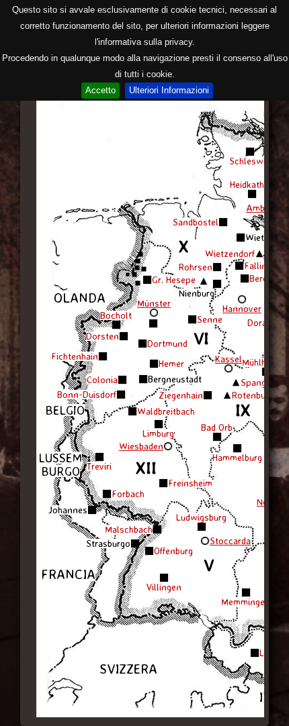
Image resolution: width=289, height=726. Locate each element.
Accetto (100, 90)
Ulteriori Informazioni (169, 90)
